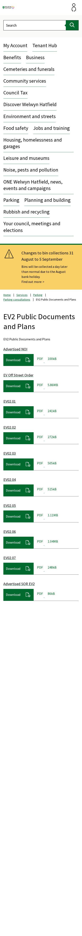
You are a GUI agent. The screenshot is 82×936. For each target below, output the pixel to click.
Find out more (31, 282)
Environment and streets (29, 116)
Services (22, 295)
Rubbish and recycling (26, 211)
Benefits (12, 57)
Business (35, 57)
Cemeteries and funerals (28, 69)
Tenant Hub (44, 45)
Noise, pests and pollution (30, 170)
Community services (24, 81)
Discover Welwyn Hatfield (30, 104)
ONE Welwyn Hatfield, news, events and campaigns (32, 184)
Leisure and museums (26, 158)
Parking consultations (16, 299)
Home (7, 295)
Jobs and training (51, 128)
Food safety (15, 128)
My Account (15, 45)
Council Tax (15, 92)
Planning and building (47, 200)
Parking (11, 200)
